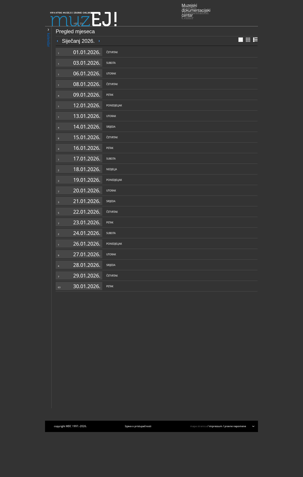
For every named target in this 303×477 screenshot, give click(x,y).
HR (75, 23)
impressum (215, 426)
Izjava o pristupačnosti (138, 426)
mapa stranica (198, 426)
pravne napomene (235, 426)
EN (81, 23)
